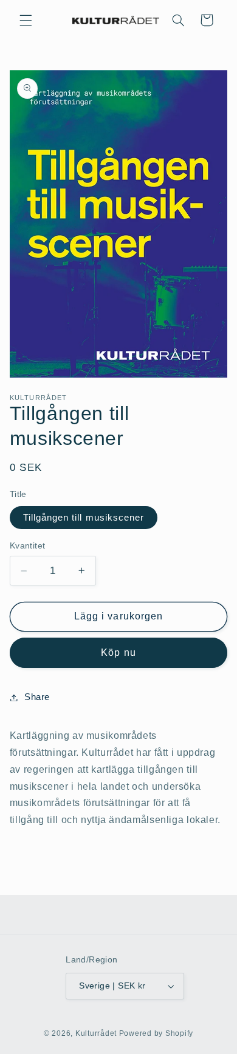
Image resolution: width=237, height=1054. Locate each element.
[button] (26, 20)
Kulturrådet (96, 1033)
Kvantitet (28, 545)
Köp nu (118, 652)
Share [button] (37, 697)
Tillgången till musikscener (83, 517)
